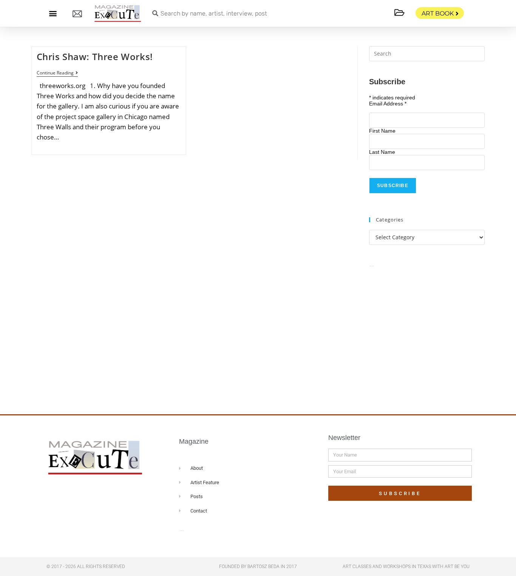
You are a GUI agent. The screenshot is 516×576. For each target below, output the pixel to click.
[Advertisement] (427, 332)
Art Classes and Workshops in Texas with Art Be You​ (406, 566)
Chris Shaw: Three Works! (95, 56)
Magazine (194, 441)
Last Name (382, 152)
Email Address (387, 104)
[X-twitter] (88, 492)
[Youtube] (117, 492)
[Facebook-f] (74, 492)
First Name (382, 131)
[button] (52, 13)
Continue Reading (57, 73)
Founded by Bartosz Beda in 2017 (258, 566)
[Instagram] (103, 492)
